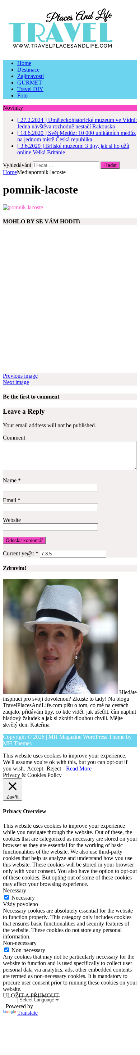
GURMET (29, 82)
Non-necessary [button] (20, 943)
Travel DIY (30, 89)
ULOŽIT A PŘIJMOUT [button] (31, 995)
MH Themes (17, 743)
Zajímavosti (30, 76)
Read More (79, 768)
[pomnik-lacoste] (23, 207)
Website (12, 520)
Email (10, 500)
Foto (22, 95)
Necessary (23, 898)
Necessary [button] (14, 890)
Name (10, 480)
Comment (14, 438)
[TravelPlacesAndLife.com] (70, 28)
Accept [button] (35, 768)
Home (24, 63)
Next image (16, 382)
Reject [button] (54, 768)
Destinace (28, 70)
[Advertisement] (70, 302)
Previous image (20, 376)
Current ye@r (20, 553)
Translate (27, 1013)
